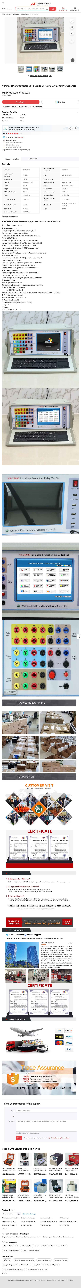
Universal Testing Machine (31, 1251)
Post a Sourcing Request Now (59, 1138)
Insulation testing (45, 1218)
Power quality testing (8, 1221)
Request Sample (37, 106)
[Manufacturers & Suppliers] (40, 3)
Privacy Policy (70, 1280)
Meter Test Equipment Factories (24, 1260)
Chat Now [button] (61, 102)
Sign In (5, 150)
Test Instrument (25, 14)
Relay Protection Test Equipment (13, 1269)
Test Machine (34, 14)
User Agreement (51, 1280)
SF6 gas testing (26, 1225)
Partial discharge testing (47, 1221)
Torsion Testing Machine (58, 1246)
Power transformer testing (10, 1218)
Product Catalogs (29, 1214)
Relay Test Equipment (10, 1265)
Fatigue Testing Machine (11, 1251)
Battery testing (64, 1225)
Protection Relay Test (51, 1265)
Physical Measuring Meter (25, 1246)
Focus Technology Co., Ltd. (27, 1280)
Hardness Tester (42, 1246)
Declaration (61, 1280)
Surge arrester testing (8, 1225)
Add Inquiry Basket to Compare (41, 76)
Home (3, 14)
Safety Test (7, 1260)
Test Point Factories (44, 1260)
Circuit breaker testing (28, 1221)
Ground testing (45, 1225)
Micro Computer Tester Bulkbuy (37, 1269)
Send (18, 1138)
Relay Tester (37, 1265)
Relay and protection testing (68, 1221)
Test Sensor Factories (60, 1260)
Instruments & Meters (13, 14)
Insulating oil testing (27, 1218)
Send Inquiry (20, 102)
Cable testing (64, 1218)
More (3, 1273)
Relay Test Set (25, 1265)
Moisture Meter (8, 1246)
